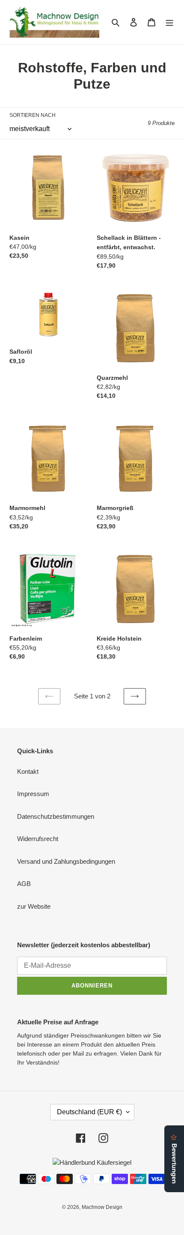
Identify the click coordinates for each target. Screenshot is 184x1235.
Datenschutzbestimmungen (55, 816)
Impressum (33, 793)
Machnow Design (102, 1207)
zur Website (33, 906)
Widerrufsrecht (37, 838)
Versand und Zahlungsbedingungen (66, 861)
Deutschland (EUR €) (89, 1112)
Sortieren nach (32, 115)
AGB (24, 883)
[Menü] (169, 22)
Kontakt (28, 771)
